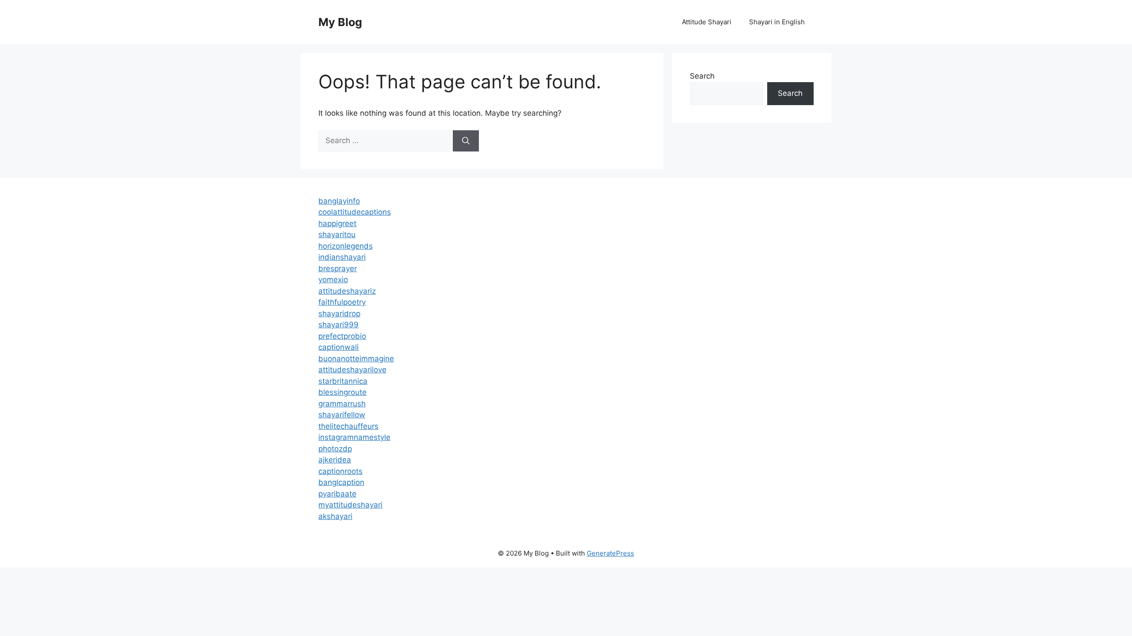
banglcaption (341, 482)
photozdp (335, 448)
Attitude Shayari (706, 22)
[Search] (466, 140)
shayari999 (338, 324)
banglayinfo (339, 201)
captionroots (340, 471)
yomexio (333, 279)
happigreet (337, 223)
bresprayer (337, 268)
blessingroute (342, 392)
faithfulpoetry (342, 302)
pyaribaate (337, 493)
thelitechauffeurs (348, 426)
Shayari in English (777, 22)
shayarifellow (341, 414)
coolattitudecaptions (354, 212)
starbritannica (342, 381)
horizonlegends (345, 246)
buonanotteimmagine (356, 358)
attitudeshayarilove (352, 369)
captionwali (338, 347)
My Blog (340, 22)
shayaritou (337, 234)
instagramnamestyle (354, 437)
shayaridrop (339, 313)
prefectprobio (342, 336)
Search (702, 76)
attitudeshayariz (347, 291)
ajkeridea (334, 459)
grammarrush (342, 403)
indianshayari (342, 257)
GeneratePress (610, 553)
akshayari (335, 516)
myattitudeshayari (350, 504)
